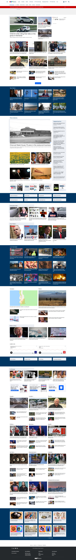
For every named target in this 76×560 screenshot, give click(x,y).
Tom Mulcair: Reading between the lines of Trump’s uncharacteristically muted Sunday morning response (19, 339)
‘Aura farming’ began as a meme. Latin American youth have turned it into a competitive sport (56, 465)
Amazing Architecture (57, 359)
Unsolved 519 (41, 195)
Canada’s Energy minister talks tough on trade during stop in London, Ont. (37, 409)
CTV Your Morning (38, 1)
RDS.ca (53, 555)
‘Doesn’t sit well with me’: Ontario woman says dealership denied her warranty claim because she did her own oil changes (57, 219)
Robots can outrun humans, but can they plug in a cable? (22, 469)
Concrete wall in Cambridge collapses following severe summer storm (45, 283)
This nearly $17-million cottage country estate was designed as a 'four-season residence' (45, 380)
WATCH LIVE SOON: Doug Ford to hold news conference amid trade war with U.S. (17, 68)
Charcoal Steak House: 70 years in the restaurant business (30, 145)
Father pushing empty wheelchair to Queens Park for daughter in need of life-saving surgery (56, 53)
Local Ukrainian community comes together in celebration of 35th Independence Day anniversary (38, 68)
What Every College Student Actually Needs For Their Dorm (44, 533)
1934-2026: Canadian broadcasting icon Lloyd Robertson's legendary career (20, 180)
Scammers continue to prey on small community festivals (30, 270)
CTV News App (39, 545)
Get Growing (27, 195)
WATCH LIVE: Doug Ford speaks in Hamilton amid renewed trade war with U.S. (16, 98)
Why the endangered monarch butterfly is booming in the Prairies (60, 501)
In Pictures (31, 1)
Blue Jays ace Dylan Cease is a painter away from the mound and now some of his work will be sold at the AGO (19, 493)
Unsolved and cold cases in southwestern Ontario (40, 164)
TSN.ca (40, 555)
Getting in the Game (57, 195)
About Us (31, 545)
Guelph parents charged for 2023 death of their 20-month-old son (59, 257)
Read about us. (50, 537)
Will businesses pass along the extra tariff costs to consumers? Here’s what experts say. (40, 72)
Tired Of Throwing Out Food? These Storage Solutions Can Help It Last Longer (16, 534)
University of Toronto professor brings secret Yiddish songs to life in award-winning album (56, 339)
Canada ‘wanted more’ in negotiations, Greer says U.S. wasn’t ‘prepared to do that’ (45, 240)
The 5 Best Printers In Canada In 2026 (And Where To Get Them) (45, 520)
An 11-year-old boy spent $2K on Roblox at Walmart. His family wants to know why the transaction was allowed (38, 219)
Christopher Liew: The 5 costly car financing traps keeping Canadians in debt (41, 497)
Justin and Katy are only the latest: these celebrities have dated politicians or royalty (30, 380)
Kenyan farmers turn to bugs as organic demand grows (18, 465)
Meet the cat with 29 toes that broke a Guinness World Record (16, 112)
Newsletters (44, 545)
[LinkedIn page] (17, 548)
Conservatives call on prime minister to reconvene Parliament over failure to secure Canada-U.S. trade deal (22, 446)
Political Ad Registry (28, 555)
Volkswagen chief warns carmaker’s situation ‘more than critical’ (41, 502)
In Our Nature (13, 359)
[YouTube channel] (15, 548)
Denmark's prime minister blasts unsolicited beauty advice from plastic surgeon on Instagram (56, 318)
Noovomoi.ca (54, 554)
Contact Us (35, 545)
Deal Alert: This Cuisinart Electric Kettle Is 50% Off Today (59, 520)
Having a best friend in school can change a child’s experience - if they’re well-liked (60, 474)
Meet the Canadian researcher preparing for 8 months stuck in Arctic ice (37, 339)
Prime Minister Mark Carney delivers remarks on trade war (16, 240)
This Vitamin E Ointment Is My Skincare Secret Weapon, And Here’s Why (30, 520)
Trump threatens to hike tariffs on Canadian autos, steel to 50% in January (22, 441)
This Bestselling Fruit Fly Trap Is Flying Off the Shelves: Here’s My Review (59, 534)
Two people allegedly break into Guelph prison (18, 408)
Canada (22, 1)
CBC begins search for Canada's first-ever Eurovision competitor (36, 465)
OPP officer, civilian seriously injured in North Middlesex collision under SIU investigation (41, 413)
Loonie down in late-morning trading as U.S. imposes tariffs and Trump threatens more (41, 441)
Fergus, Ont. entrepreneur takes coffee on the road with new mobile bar (59, 270)
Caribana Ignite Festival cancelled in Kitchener (30, 283)
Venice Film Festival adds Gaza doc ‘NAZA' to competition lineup (41, 469)
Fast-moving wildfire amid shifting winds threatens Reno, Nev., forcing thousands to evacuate (57, 493)
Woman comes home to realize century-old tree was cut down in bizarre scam (58, 98)
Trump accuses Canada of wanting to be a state (59, 240)
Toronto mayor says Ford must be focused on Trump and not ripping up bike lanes (60, 418)
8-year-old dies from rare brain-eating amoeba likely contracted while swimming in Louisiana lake (60, 441)
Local (19, 1)
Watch (27, 1)
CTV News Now (52, 1)
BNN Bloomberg (41, 554)
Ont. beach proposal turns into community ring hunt (15, 270)
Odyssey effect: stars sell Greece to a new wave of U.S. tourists (60, 468)
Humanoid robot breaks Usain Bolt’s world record (30, 98)
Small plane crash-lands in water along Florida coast (30, 112)
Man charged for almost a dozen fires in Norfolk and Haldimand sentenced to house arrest (59, 283)
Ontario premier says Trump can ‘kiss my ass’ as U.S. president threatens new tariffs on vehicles (44, 26)
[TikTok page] (13, 548)
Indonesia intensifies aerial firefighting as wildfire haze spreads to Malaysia (60, 497)
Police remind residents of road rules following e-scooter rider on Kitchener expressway (16, 257)
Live (57, 1)
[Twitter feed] (12, 548)
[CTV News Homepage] (13, 1)
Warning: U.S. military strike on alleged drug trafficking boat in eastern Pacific (44, 112)
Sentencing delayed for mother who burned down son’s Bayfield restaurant (45, 257)
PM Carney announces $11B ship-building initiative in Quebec (44, 98)
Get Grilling (41, 359)
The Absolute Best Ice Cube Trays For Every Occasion (16, 520)
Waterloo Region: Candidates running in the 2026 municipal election (21, 78)
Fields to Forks (27, 359)
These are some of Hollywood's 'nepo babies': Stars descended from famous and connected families (59, 380)
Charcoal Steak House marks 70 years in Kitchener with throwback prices (16, 283)
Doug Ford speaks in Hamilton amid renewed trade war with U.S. (30, 240)
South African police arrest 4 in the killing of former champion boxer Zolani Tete (22, 503)
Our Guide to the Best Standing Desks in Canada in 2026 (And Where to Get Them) (30, 534)
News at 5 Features (14, 195)
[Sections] (7, 2)
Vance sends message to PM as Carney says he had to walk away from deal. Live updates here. (18, 53)
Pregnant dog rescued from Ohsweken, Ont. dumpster (43, 270)
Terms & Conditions (28, 554)
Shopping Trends (45, 1)
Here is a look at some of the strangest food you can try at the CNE (15, 380)
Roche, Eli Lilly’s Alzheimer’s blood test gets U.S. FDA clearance (56, 437)
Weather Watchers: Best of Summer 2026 (17, 164)
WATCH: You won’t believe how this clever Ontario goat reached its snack (59, 112)
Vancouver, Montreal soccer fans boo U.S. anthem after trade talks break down (22, 498)
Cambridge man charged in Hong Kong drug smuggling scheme (30, 257)
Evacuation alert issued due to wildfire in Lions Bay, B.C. (19, 306)
